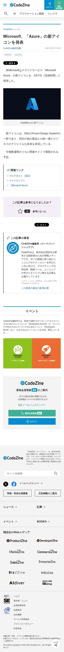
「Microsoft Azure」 (19, 185)
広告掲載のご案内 (48, 493)
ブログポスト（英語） (20, 175)
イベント (8, 521)
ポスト (12, 63)
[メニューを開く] (5, 5)
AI (14, 13)
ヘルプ (17, 596)
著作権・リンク (20, 600)
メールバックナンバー (33, 404)
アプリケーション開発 (31, 13)
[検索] (6, 13)
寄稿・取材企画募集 (17, 493)
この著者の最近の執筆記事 (35, 288)
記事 (39, 507)
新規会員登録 (33, 413)
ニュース (18, 54)
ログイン (34, 421)
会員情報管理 (19, 605)
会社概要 (17, 614)
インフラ (52, 13)
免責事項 (17, 609)
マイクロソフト (17, 180)
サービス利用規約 (21, 619)
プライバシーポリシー (23, 623)
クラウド (8, 54)
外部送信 (17, 628)
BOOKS (42, 521)
